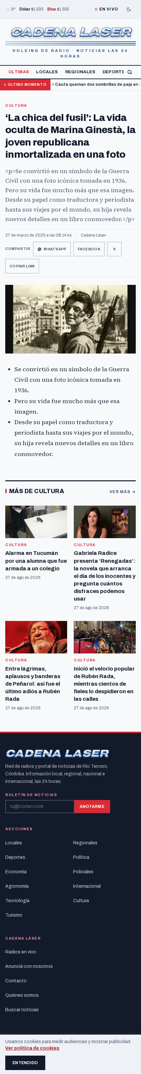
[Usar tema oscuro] (128, 9)
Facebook (89, 249)
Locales (47, 72)
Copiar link (22, 266)
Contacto (16, 980)
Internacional (87, 886)
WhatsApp (55, 249)
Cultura (16, 105)
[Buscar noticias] (130, 72)
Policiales (83, 871)
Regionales (80, 72)
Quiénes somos (22, 995)
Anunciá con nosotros (29, 966)
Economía (16, 871)
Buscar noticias (22, 1009)
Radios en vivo (20, 951)
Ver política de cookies (32, 1048)
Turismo (13, 915)
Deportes (115, 72)
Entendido (25, 1063)
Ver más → (123, 492)
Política (81, 857)
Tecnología (17, 900)
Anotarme (92, 806)
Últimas (19, 72)
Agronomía (17, 886)
